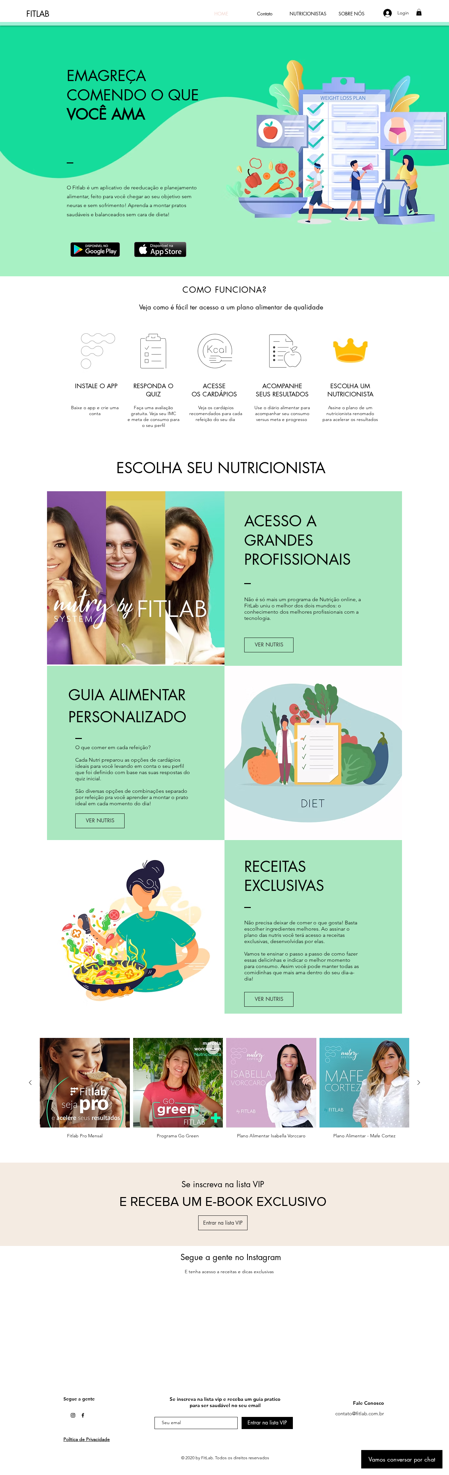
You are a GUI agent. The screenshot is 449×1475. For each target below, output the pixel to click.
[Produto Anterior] (30, 1082)
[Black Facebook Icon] (83, 1415)
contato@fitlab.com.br (359, 1413)
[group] (224, 1089)
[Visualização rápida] (85, 1083)
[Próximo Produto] (419, 1082)
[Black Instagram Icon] (73, 1415)
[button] (419, 12)
